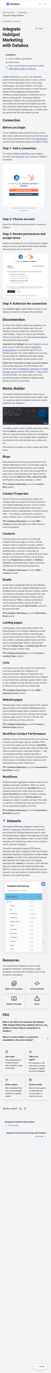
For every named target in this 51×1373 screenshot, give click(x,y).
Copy (40, 28)
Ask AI (41, 1367)
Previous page (13, 1125)
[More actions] (46, 28)
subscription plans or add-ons (22, 69)
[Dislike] (25, 1109)
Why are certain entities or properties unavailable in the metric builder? (20, 1038)
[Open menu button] (45, 4)
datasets (16, 829)
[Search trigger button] (40, 4)
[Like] (21, 1109)
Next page (39, 1136)
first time (20, 157)
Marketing (23, 13)
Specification (41, 139)
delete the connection (30, 369)
